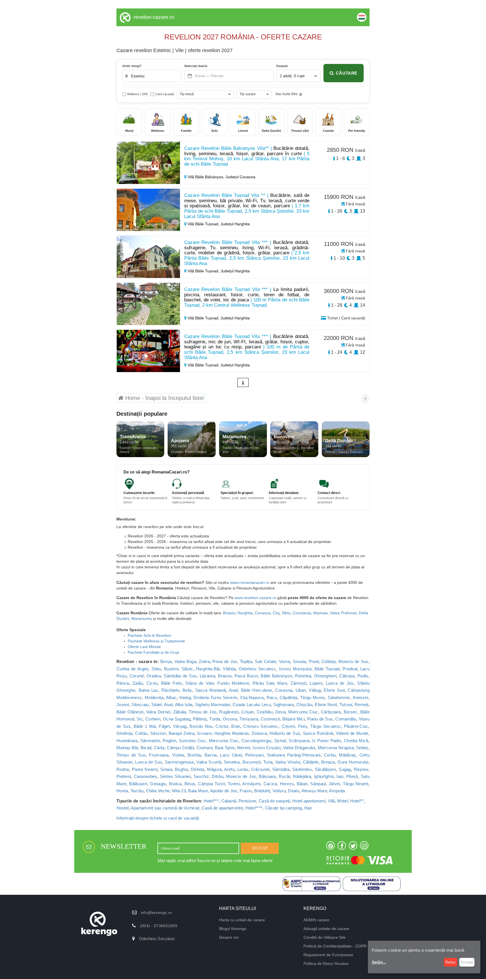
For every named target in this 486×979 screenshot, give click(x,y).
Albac (171, 697)
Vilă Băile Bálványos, (206, 177)
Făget (164, 726)
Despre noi (228, 937)
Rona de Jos (224, 661)
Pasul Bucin (246, 675)
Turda (214, 719)
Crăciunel (260, 769)
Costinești (270, 719)
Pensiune (247, 800)
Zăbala (179, 711)
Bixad (146, 747)
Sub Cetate (265, 661)
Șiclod (280, 740)
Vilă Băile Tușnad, (203, 224)
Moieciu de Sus (353, 661)
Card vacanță (164, 94)
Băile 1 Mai (145, 726)
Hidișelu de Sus (284, 733)
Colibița (328, 661)
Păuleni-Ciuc (356, 726)
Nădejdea (302, 776)
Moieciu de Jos (241, 776)
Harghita (245, 613)
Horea (122, 790)
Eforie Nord (326, 704)
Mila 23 (179, 790)
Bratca (175, 783)
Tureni (234, 783)
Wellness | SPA (137, 94)
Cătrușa (346, 675)
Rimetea (303, 675)
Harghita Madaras (231, 733)
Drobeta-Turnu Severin (215, 697)
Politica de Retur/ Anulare (325, 963)
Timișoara (248, 719)
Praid (314, 661)
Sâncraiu (140, 704)
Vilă (331, 800)
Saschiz (201, 776)
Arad (233, 690)
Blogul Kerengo (232, 928)
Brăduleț (262, 790)
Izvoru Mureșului (295, 668)
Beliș (187, 690)
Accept (467, 962)
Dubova (259, 733)
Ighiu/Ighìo (324, 776)
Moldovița (154, 697)
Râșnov (361, 769)
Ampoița (337, 790)
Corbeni (152, 719)
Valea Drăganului (299, 747)
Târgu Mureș (312, 697)
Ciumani (204, 747)
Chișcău (304, 704)
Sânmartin (150, 740)
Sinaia (166, 769)
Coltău (141, 733)
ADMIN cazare (316, 920)
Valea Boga (185, 661)
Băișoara (267, 776)
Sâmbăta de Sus (180, 675)
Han (308, 808)
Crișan (247, 711)
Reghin (169, 740)
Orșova (230, 719)
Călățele (310, 762)
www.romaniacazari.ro (249, 582)
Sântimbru (302, 769)
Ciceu (152, 683)
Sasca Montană (210, 690)
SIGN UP (259, 848)
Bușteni (171, 668)
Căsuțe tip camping (283, 808)
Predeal (350, 668)
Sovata (299, 661)
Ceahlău (265, 711)
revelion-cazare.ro (154, 17)
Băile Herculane (256, 690)
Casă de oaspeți (274, 800)
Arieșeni (360, 697)
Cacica (270, 783)
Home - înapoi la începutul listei (163, 398)
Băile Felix (171, 683)
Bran (235, 726)
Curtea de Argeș (132, 668)
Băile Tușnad (327, 668)
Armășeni (251, 783)
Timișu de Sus (131, 755)
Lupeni (316, 683)
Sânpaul (318, 783)
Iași (339, 776)
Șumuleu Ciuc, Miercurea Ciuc (208, 740)
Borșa (166, 661)
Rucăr (284, 776)
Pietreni (123, 776)
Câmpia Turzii (211, 783)
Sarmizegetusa (179, 762)
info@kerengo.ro (156, 912)
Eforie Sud (334, 690)
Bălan (302, 783)
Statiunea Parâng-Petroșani (293, 755)
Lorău (242, 769)
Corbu (330, 755)
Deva (280, 711)
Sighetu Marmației (212, 704)
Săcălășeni (325, 769)
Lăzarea (207, 675)
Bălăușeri (138, 783)
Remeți (361, 704)
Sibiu (286, 613)
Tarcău (136, 790)
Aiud (168, 704)
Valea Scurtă (208, 762)
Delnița (197, 769)
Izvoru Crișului (266, 747)
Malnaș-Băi (127, 747)
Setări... (379, 962)
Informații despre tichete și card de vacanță (157, 818)
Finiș (302, 726)
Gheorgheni (325, 675)
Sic (140, 719)
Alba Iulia (184, 704)
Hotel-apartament (308, 800)
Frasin (246, 790)
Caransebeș (145, 776)
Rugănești (228, 711)
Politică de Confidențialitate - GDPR (334, 946)
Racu (272, 697)
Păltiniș (200, 719)
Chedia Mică (356, 740)
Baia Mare (198, 790)
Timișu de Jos (202, 711)
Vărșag (180, 726)
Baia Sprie (225, 747)
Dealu (293, 790)
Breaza (328, 762)
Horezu (287, 783)
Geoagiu (158, 783)
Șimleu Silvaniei (175, 776)
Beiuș (189, 783)
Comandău (345, 719)
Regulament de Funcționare (328, 955)
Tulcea (345, 704)
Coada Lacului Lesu (252, 704)
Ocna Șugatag (176, 719)
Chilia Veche (158, 790)
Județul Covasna (240, 177)
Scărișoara (299, 740)
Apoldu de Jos (223, 790)
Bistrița (194, 755)
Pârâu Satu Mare (270, 683)
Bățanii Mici (293, 719)
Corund (137, 675)
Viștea (178, 755)
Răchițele (170, 690)
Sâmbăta (280, 769)
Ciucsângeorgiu (256, 740)
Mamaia (320, 613)
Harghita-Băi (208, 668)
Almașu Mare (314, 790)
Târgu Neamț (355, 783)
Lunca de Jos (340, 683)
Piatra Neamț (145, 769)
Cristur (221, 726)
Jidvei (334, 783)
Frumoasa (158, 755)
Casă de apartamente (222, 808)
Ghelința (124, 733)
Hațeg (185, 697)
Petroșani (254, 755)
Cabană (228, 800)
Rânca (122, 683)
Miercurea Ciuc (303, 711)
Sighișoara (283, 704)
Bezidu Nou (201, 726)
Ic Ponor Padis (326, 740)
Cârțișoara (331, 711)
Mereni (243, 747)
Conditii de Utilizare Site (324, 937)
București (251, 762)
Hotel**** (254, 808)
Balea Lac (148, 690)
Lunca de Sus (148, 762)
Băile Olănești (129, 711)
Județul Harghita (235, 224)
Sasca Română (318, 733)
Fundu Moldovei (233, 683)
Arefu (229, 769)
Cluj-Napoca (252, 697)
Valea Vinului (287, 762)
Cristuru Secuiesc (260, 726)
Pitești (352, 776)
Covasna (263, 613)
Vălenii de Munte (352, 733)
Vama (284, 661)
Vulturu (279, 790)
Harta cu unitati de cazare (242, 920)
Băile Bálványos (276, 675)
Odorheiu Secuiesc (257, 668)
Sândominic (339, 697)
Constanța (302, 613)
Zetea (204, 661)
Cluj (276, 613)
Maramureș (142, 618)
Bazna (210, 755)
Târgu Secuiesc (325, 726)
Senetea (232, 762)
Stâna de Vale (199, 683)
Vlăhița (229, 668)
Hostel (122, 808)
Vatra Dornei (158, 711)
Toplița (246, 661)
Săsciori (158, 733)
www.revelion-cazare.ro (255, 597)
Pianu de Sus (320, 719)
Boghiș (181, 769)
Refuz (450, 962)
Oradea (154, 675)
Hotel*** (211, 800)
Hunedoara (127, 740)
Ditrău (217, 776)
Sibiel (156, 704)
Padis (362, 675)
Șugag (345, 769)
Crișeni (288, 726)
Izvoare (204, 733)
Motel (342, 800)
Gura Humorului (353, 762)
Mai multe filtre (287, 94)
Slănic (187, 668)
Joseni (122, 704)
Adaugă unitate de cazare (326, 928)
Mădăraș (347, 755)
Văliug (315, 690)
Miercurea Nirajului (336, 747)
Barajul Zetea (181, 733)
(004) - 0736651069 (158, 926)
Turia (268, 762)
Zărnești (298, 683)
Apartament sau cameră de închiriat (165, 808)
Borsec (350, 711)
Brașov (229, 613)
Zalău (137, 683)
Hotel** (357, 800)
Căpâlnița (289, 697)
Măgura (214, 769)
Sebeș (362, 747)
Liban (301, 690)
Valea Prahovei (343, 613)
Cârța (159, 747)
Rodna (122, 769)
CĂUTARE (346, 73)
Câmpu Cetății (180, 747)
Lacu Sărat (231, 755)
